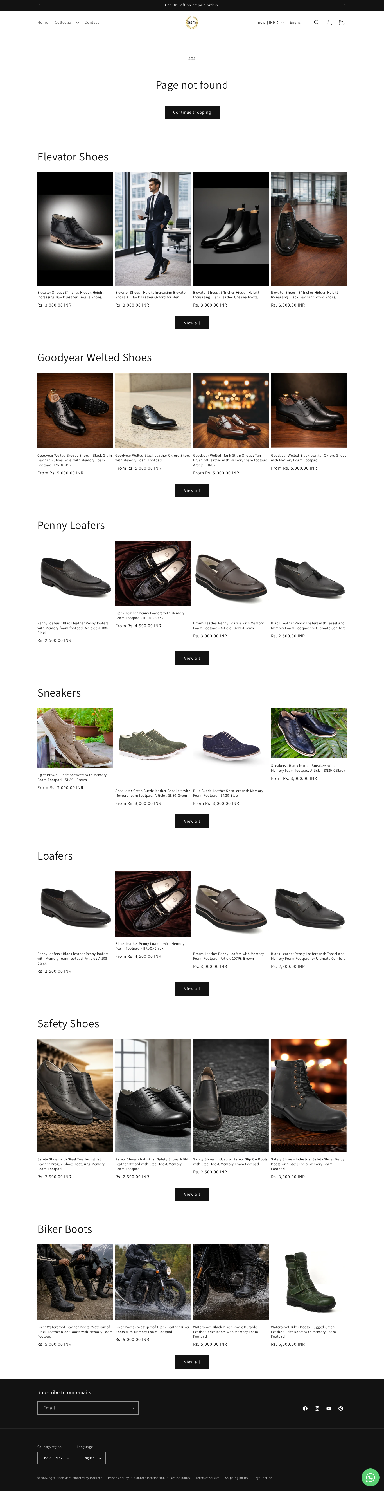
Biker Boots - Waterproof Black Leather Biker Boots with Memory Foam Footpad (152, 1329)
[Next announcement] (344, 5)
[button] (66, 22)
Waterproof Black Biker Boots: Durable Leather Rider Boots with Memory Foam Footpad (225, 1332)
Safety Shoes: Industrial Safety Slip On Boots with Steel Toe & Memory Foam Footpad (230, 1161)
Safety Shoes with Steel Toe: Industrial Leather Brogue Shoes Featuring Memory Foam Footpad (71, 1164)
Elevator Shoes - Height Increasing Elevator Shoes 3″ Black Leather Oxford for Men (151, 295)
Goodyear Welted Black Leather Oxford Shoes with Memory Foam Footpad (152, 458)
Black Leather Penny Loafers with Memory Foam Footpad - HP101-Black (149, 615)
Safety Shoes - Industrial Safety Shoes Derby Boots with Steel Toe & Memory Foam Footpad (307, 1164)
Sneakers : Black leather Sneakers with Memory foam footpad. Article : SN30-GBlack (308, 768)
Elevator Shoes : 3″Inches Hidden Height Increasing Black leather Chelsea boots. (226, 295)
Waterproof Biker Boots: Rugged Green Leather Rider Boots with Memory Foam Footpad (303, 1332)
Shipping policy (237, 1478)
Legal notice (263, 1478)
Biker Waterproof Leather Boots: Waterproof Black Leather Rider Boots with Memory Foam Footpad (75, 1332)
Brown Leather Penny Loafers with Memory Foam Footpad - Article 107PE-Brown (228, 625)
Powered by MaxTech (87, 1478)
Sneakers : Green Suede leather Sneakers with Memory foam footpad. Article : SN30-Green (152, 793)
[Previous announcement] (39, 5)
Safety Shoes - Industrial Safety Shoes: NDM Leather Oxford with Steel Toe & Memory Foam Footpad (151, 1164)
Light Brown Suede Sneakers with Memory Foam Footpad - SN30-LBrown (72, 777)
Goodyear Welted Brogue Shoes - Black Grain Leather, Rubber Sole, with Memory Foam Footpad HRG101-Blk (74, 460)
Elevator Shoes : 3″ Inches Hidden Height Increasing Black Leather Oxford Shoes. (304, 295)
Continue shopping (192, 112)
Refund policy (180, 1478)
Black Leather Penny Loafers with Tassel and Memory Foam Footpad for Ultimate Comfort (308, 625)
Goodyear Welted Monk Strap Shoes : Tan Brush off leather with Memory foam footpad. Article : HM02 (230, 460)
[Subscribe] (132, 1407)
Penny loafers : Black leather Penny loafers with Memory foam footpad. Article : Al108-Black (72, 628)
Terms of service (208, 1478)
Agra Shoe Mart (60, 1478)
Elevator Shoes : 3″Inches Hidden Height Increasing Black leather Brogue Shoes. (70, 295)
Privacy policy (118, 1478)
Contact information (149, 1478)
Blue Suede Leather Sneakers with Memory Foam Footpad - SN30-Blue (228, 793)
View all (192, 322)
